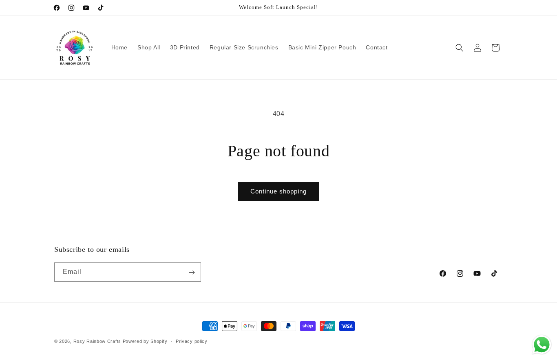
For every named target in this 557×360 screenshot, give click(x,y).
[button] (460, 48)
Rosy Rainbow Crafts (97, 341)
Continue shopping (278, 191)
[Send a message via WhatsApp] (541, 344)
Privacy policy (192, 340)
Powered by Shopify (145, 341)
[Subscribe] (192, 272)
